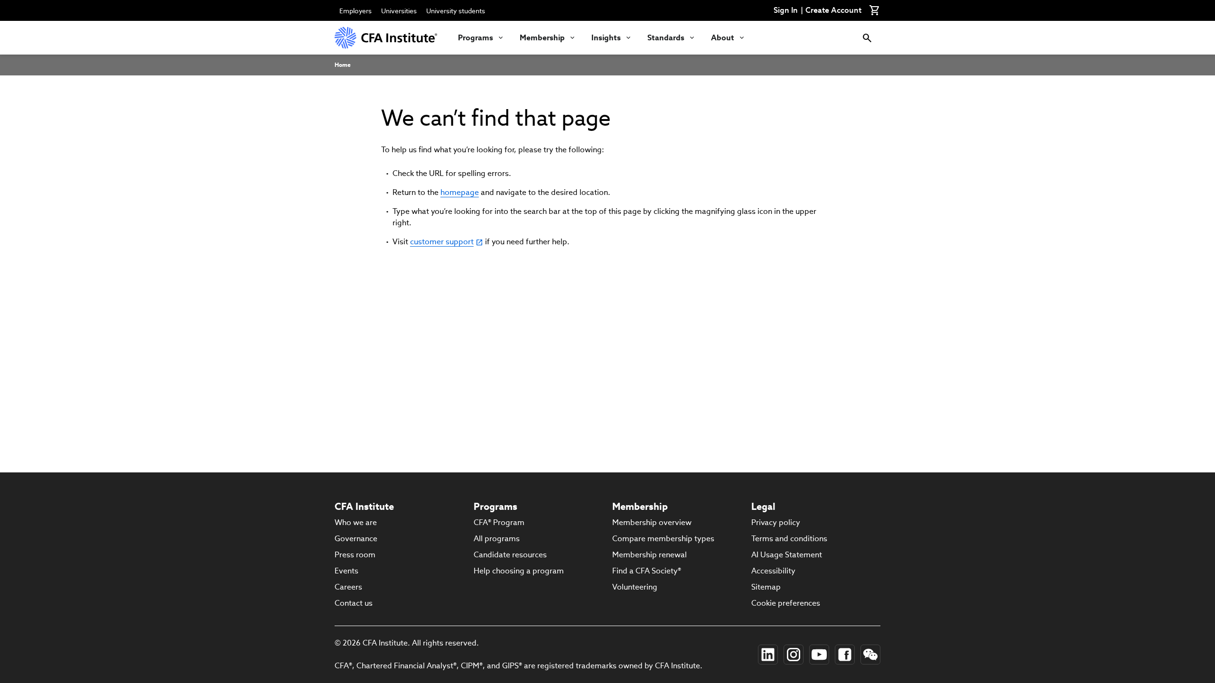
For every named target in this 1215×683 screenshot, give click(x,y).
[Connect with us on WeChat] (870, 655)
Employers (355, 11)
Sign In (786, 10)
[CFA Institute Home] (387, 38)
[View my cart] (874, 10)
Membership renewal (649, 555)
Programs (475, 38)
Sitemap (766, 587)
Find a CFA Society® (646, 571)
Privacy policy (775, 522)
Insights (606, 38)
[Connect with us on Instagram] (794, 655)
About (722, 38)
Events (346, 571)
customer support (442, 242)
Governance (356, 539)
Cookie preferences (785, 603)
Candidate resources (510, 555)
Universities (399, 11)
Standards (665, 38)
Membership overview (652, 522)
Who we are (356, 522)
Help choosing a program (519, 571)
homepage (459, 192)
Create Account (833, 10)
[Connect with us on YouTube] (819, 655)
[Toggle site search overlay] (867, 38)
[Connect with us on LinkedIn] (768, 655)
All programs (497, 539)
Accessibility (773, 571)
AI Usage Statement (786, 555)
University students (455, 11)
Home (343, 64)
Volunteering (634, 587)
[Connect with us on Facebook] (845, 655)
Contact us (354, 603)
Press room (355, 555)
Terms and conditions (789, 539)
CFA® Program (499, 522)
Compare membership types (663, 539)
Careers (348, 587)
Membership (542, 38)
